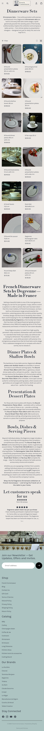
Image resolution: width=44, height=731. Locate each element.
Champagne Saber (8, 629)
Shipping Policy (7, 608)
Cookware (5, 636)
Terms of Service (7, 597)
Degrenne (5, 678)
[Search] (7, 3)
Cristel (4, 692)
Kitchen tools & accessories (12, 653)
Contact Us (6, 590)
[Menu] (2, 3)
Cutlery (4, 625)
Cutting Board (7, 657)
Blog (3, 587)
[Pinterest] (15, 716)
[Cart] (41, 3)
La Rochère (6, 667)
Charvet (4, 671)
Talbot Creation (7, 706)
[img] (22, 500)
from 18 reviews (22, 502)
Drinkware (5, 643)
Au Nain (4, 685)
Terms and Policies (22, 728)
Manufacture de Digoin (10, 699)
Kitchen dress (6, 650)
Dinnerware (6, 639)
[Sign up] (39, 565)
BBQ (3, 622)
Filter (6, 41)
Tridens (4, 681)
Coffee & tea (6, 632)
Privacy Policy (7, 604)
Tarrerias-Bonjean (8, 674)
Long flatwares (7, 646)
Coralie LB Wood (8, 703)
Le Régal (5, 695)
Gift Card (5, 594)
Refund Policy (7, 601)
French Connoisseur (9, 583)
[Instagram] (7, 716)
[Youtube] (11, 716)
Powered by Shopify (31, 724)
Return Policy (6, 611)
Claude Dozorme (8, 688)
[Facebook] (3, 716)
